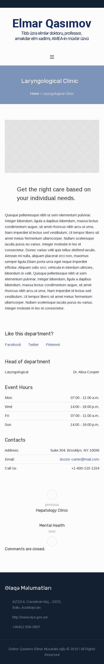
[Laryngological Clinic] (52, 146)
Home (34, 94)
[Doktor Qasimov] (52, 29)
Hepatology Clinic (52, 510)
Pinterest (53, 344)
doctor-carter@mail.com (79, 459)
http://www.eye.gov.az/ (30, 617)
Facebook (13, 344)
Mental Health (52, 525)
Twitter (33, 344)
